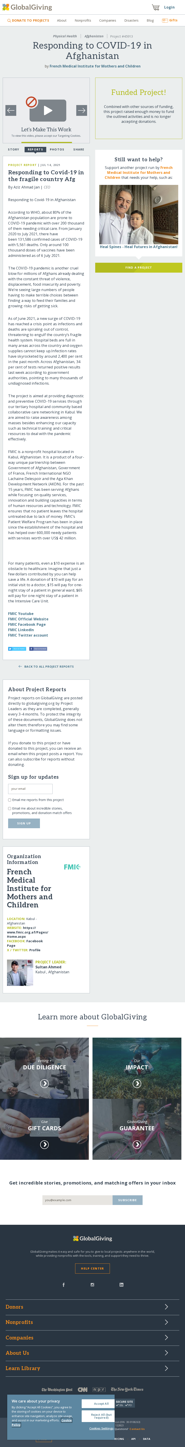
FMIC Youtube (21, 613)
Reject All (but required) (101, 1416)
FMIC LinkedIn (21, 629)
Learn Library (23, 1369)
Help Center (92, 1268)
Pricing (118, 1438)
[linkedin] (121, 1284)
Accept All (101, 1404)
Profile (35, 950)
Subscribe (127, 1200)
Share (78, 149)
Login (169, 7)
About (62, 20)
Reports (35, 149)
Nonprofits (83, 20)
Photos (57, 149)
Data (146, 1438)
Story (13, 149)
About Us (17, 1353)
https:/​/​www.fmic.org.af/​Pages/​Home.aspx (27, 932)
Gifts (173, 20)
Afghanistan (94, 36)
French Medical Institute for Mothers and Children (95, 66)
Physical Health (65, 36)
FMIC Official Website (28, 619)
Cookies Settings (101, 1428)
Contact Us (137, 1429)
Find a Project (138, 267)
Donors (14, 1307)
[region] (61, 1417)
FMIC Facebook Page (27, 624)
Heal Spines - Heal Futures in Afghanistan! (139, 246)
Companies (107, 20)
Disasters (131, 20)
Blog (150, 20)
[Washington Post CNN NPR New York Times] (93, 1391)
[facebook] (64, 1284)
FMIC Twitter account (28, 635)
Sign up (24, 823)
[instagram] (92, 1284)
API (133, 1438)
